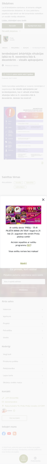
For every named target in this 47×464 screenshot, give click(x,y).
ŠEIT (29, 245)
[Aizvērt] (43, 199)
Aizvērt (23, 263)
